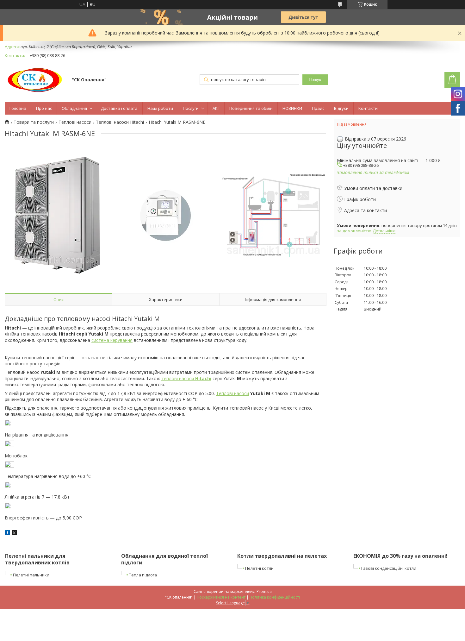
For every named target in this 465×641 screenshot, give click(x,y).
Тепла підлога (143, 575)
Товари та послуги (34, 122)
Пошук (315, 79)
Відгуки (341, 108)
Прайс (318, 108)
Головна (17, 108)
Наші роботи (160, 108)
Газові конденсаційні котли (388, 568)
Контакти (368, 108)
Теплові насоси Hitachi (120, 122)
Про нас (44, 108)
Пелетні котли (259, 568)
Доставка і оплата (119, 108)
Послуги (191, 108)
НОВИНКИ (292, 108)
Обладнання (74, 108)
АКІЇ (216, 108)
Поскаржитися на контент (221, 597)
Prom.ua (264, 591)
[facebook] (7, 534)
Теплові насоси (75, 122)
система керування (112, 340)
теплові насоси (186, 378)
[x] (14, 534)
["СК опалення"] (35, 80)
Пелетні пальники (31, 575)
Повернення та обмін (251, 108)
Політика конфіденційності (275, 597)
